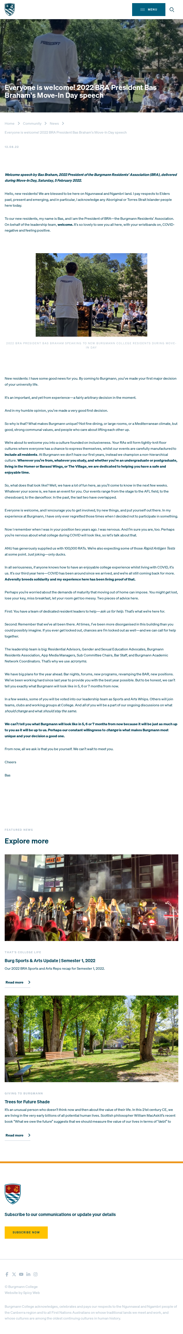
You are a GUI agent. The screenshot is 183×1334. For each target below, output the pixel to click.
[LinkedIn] (28, 1274)
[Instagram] (35, 1274)
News (54, 123)
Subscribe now (26, 1232)
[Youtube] (21, 1274)
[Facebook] (7, 1274)
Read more (14, 982)
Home (10, 123)
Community (32, 123)
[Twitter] (14, 1274)
